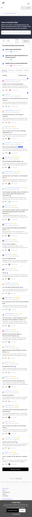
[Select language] (22, 7)
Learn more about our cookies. (17, 507)
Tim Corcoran (8, 391)
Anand (6, 126)
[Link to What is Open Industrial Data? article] (3, 50)
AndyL (6, 376)
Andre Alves (7, 157)
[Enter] (2, 32)
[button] (16, 514)
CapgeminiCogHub (9, 110)
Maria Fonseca (8, 297)
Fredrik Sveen (8, 405)
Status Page (5, 495)
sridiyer (6, 346)
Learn (3, 490)
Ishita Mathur (8, 283)
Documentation (6, 492)
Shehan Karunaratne (17, 65)
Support (4, 494)
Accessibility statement (25, 482)
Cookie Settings (15, 482)
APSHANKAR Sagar (9, 313)
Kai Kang (7, 329)
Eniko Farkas (15, 51)
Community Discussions (10, 13)
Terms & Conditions (5, 482)
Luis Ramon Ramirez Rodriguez (12, 187)
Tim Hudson (7, 437)
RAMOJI (6, 452)
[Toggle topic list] (28, 45)
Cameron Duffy (8, 171)
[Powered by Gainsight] (16, 479)
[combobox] (16, 32)
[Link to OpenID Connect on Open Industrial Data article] (3, 64)
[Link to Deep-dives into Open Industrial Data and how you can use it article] (3, 56)
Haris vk (6, 205)
